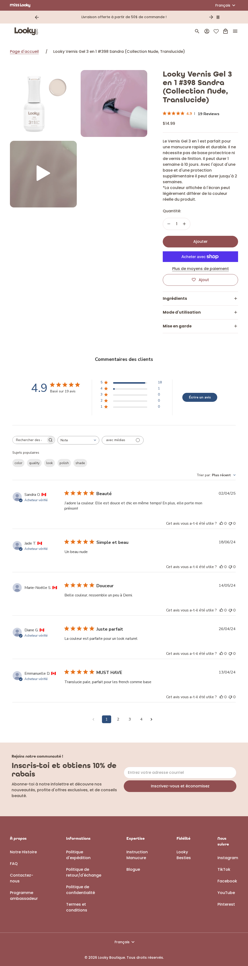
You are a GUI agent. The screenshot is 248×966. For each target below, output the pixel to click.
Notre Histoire (23, 852)
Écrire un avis (200, 397)
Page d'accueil (24, 51)
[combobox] (78, 440)
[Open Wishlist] (216, 31)
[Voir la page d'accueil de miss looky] (20, 5)
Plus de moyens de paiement (200, 268)
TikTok (223, 869)
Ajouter (200, 241)
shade (80, 463)
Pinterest (226, 904)
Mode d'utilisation (182, 312)
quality (34, 463)
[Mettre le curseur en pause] (218, 17)
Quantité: (172, 211)
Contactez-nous (21, 878)
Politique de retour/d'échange (83, 872)
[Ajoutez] (184, 224)
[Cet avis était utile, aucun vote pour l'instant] (221, 523)
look (49, 463)
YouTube (226, 892)
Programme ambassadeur (24, 895)
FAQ (14, 863)
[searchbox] (29, 440)
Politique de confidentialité (80, 889)
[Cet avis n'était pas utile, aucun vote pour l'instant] (230, 523)
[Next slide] (211, 17)
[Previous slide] (37, 17)
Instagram (227, 858)
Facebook (227, 881)
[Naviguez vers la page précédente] (95, 719)
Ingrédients (175, 298)
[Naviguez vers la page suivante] (153, 719)
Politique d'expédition (78, 855)
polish (64, 463)
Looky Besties (184, 855)
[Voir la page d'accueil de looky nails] (27, 31)
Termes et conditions (76, 907)
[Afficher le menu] (235, 31)
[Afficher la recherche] (197, 31)
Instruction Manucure (137, 855)
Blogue (133, 869)
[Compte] (207, 31)
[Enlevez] (169, 224)
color (18, 463)
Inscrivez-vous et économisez (180, 786)
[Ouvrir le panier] (225, 31)
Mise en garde (177, 326)
